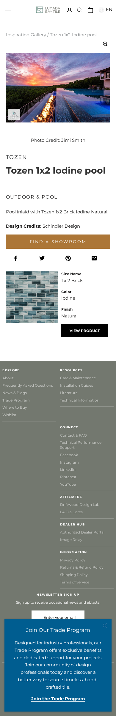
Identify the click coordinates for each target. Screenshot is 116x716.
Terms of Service (74, 582)
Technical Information (79, 400)
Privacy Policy (72, 560)
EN (108, 9)
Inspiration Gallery (26, 34)
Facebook (69, 455)
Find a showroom (58, 241)
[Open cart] (90, 10)
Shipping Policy (74, 574)
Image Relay (71, 539)
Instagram (69, 462)
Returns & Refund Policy (82, 567)
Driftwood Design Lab (79, 504)
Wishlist (9, 415)
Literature (69, 393)
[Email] (97, 258)
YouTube (68, 484)
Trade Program (16, 400)
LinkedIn (68, 469)
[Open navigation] (8, 9)
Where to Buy (14, 407)
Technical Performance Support (80, 445)
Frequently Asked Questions (27, 385)
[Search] (79, 9)
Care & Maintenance (78, 378)
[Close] (105, 625)
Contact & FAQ (73, 435)
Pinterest (68, 477)
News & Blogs (14, 393)
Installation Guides (76, 385)
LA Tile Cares (71, 512)
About (8, 378)
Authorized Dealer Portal (82, 532)
